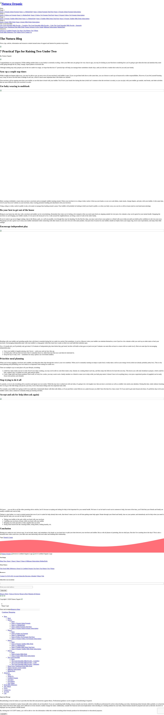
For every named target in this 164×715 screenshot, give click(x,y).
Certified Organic (11, 30)
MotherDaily (61, 27)
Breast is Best (24, 594)
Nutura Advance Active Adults (34, 27)
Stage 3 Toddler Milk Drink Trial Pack (47, 18)
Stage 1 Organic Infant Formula (9, 12)
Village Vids (40, 576)
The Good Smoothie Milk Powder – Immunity (68, 25)
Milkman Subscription (50, 27)
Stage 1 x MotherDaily (26, 12)
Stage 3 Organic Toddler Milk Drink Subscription (74, 18)
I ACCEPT (3, 714)
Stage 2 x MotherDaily (24, 15)
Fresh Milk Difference (7, 32)
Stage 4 (23, 561)
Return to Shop (15, 609)
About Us (3, 30)
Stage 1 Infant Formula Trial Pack (43, 12)
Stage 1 (9, 561)
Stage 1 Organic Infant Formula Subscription (67, 12)
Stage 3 (19, 561)
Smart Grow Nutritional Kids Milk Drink (12, 27)
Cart (5, 693)
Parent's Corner (8, 537)
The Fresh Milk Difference (8, 568)
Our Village (34, 30)
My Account (15, 576)
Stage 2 (14, 561)
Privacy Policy (4, 594)
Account (6, 691)
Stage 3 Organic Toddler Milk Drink (11, 18)
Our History (27, 30)
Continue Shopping (8, 612)
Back (9, 618)
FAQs (23, 32)
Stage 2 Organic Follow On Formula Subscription (69, 15)
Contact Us (28, 32)
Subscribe (22, 576)
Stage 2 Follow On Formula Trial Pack (42, 15)
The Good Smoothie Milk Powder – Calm (41, 25)
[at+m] (22, 599)
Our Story (20, 30)
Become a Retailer (31, 576)
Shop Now (3, 561)
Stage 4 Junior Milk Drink (8, 22)
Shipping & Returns (34, 594)
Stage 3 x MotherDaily (29, 18)
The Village (17, 32)
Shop (5, 616)
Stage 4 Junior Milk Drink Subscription (28, 22)
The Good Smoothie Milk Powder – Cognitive (14, 25)
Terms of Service (14, 594)
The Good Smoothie (14, 657)
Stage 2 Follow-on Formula (8, 15)
